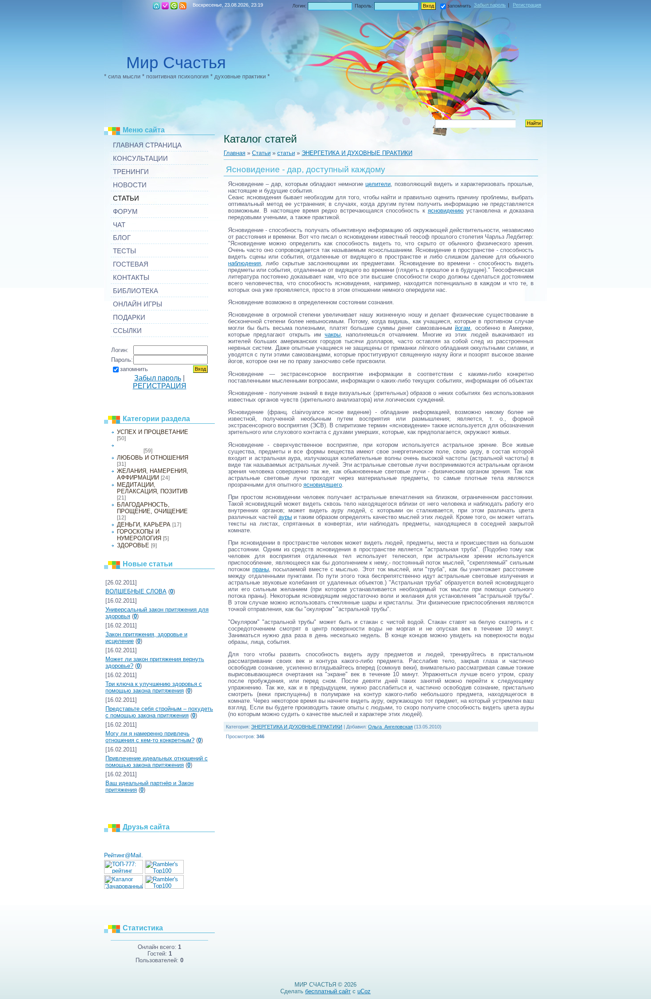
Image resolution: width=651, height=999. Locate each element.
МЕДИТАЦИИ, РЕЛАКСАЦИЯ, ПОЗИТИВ (152, 488)
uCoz (364, 991)
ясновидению (446, 210)
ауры (285, 517)
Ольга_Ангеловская (390, 726)
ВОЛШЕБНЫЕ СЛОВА (136, 591)
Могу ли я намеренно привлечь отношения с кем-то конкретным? (149, 736)
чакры (333, 334)
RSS (182, 5)
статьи (286, 153)
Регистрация (527, 5)
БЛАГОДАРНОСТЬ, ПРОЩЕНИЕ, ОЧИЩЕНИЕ (152, 508)
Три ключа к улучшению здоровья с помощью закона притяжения (153, 687)
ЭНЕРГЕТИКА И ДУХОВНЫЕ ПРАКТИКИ (357, 153)
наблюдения (244, 263)
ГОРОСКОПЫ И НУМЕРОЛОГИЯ (139, 535)
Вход (174, 5)
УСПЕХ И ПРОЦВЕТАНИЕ (152, 432)
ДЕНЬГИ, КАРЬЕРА (143, 524)
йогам (462, 328)
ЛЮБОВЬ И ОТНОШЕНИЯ (152, 457)
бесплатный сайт (328, 991)
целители (378, 184)
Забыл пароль (490, 5)
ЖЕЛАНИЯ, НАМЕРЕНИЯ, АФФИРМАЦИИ (152, 474)
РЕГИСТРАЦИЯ (165, 5)
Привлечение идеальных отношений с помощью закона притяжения (156, 761)
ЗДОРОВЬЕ (133, 545)
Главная (156, 5)
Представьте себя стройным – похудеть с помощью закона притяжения (159, 712)
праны (260, 569)
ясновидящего (322, 484)
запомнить (459, 5)
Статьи (261, 153)
